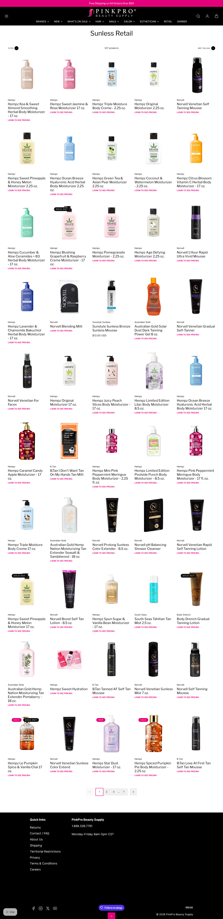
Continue (78, 490)
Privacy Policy (91, 478)
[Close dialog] (172, 419)
